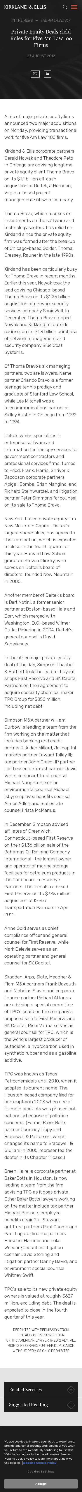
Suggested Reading (28, 1404)
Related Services (25, 1389)
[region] (41, 1460)
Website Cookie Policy (39, 1462)
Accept (41, 1483)
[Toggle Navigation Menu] (74, 7)
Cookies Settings (41, 1471)
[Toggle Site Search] (65, 7)
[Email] (35, 74)
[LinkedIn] (47, 74)
